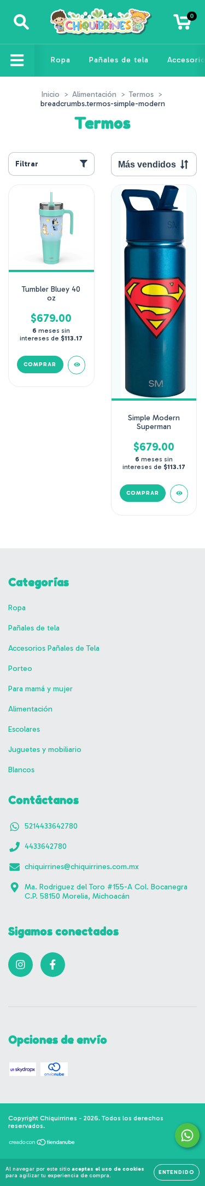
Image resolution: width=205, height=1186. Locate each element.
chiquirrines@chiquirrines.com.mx (82, 866)
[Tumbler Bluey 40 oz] (77, 365)
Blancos (21, 769)
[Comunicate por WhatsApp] (187, 1135)
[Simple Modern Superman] (179, 493)
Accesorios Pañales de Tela (53, 648)
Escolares (24, 729)
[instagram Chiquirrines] (20, 964)
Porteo (20, 668)
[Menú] (17, 60)
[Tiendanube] (42, 1144)
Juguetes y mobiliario (44, 749)
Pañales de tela (119, 60)
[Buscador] (21, 22)
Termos (141, 94)
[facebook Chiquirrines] (52, 964)
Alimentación (94, 94)
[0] (182, 25)
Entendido (177, 1172)
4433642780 (46, 846)
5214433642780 (51, 826)
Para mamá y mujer (40, 688)
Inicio (51, 94)
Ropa (61, 60)
